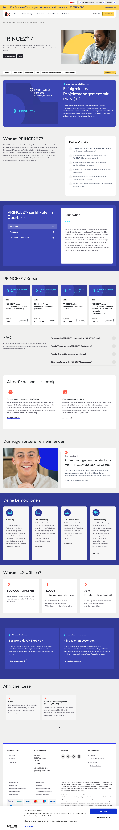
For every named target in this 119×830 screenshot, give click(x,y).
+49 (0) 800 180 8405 (88, 2)
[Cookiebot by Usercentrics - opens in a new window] (12, 826)
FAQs (20, 56)
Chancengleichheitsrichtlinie (43, 788)
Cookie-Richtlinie (13, 794)
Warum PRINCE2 (17, 72)
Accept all (103, 811)
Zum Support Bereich (13, 417)
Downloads (12, 759)
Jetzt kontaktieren (16, 661)
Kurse (15, 14)
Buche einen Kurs (109, 72)
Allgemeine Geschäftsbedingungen (17, 788)
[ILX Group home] (7, 14)
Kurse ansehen (29, 72)
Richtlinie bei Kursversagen (42, 794)
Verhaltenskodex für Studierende (44, 791)
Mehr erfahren (10, 554)
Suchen (95, 14)
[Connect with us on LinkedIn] (79, 756)
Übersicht (7, 72)
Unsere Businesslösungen (73, 661)
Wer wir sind (40, 14)
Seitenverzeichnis (13, 782)
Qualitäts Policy (40, 782)
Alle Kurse (12, 755)
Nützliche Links (13, 785)
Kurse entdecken (10, 56)
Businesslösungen (27, 14)
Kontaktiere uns (108, 14)
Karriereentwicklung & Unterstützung (51, 72)
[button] (59, 727)
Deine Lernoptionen (70, 72)
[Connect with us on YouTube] (63, 756)
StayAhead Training (95, 766)
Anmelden (99, 2)
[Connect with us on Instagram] (73, 756)
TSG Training (93, 762)
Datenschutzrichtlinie (14, 791)
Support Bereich (53, 14)
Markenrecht (39, 785)
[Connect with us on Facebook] (68, 756)
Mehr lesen (23, 320)
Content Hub (65, 14)
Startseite (6, 22)
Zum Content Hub (67, 418)
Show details (28, 826)
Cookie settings (102, 817)
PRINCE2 (92, 755)
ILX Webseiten (93, 750)
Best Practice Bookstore (97, 759)
